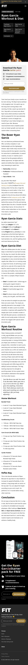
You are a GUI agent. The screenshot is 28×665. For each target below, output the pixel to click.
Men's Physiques (5, 636)
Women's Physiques (6, 639)
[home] (4, 6)
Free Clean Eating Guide (7, 641)
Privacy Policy (4, 654)
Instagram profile (16, 197)
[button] (25, 6)
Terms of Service (5, 656)
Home (2, 633)
